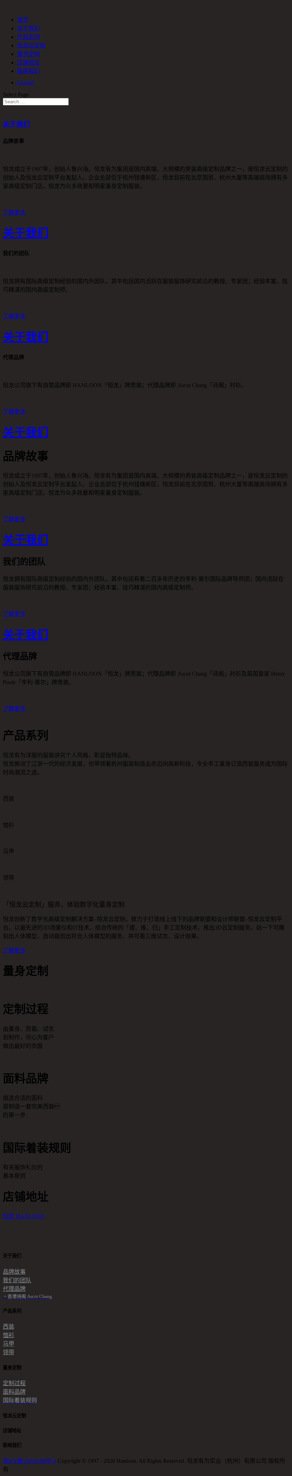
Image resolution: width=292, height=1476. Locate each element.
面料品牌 (14, 1392)
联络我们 (28, 71)
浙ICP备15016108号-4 (29, 1461)
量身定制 (28, 54)
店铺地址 (28, 62)
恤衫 (8, 1335)
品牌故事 (14, 1272)
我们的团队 (17, 1280)
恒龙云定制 (31, 45)
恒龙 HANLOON (24, 1216)
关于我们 (28, 28)
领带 (8, 1352)
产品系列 (28, 37)
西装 (8, 1327)
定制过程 (14, 1383)
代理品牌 (14, 1289)
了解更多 (14, 212)
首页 (22, 20)
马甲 (8, 1344)
